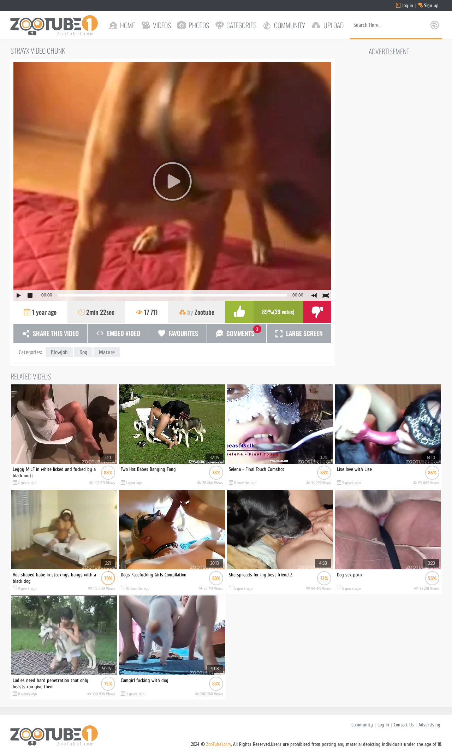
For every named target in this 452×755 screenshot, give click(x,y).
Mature (107, 352)
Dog (83, 352)
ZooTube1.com (218, 744)
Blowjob (59, 352)
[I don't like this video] (317, 312)
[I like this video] (239, 312)
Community (362, 725)
